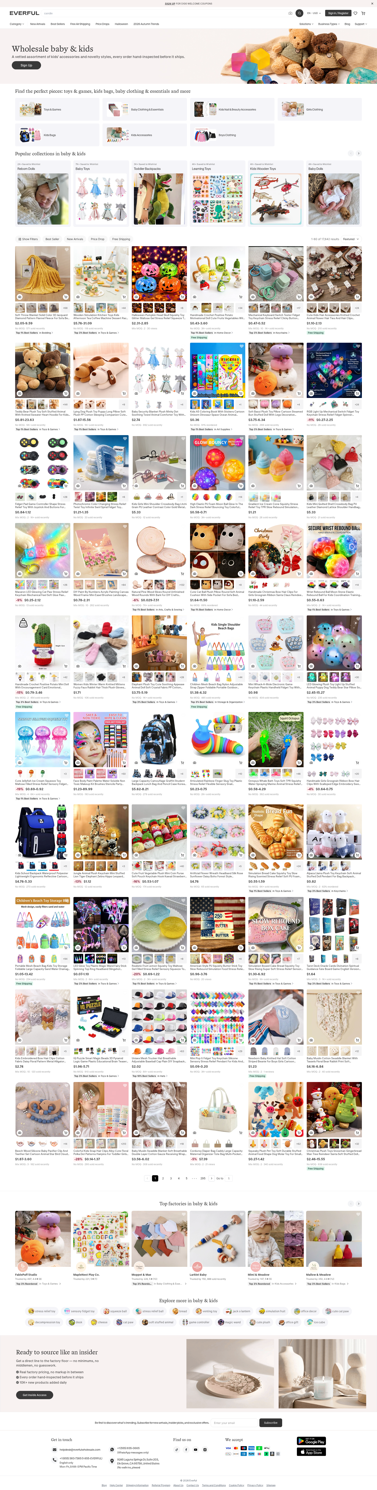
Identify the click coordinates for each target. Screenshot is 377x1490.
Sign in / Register (338, 13)
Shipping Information (137, 1485)
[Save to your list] (67, 1214)
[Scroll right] (359, 153)
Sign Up (26, 65)
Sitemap (270, 1485)
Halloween (121, 24)
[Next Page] (212, 1178)
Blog (347, 24)
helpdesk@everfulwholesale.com (80, 1449)
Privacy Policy (255, 1485)
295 (203, 1178)
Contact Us (193, 1485)
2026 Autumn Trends (146, 24)
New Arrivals (37, 24)
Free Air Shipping (80, 24)
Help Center (116, 1485)
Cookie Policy (236, 1485)
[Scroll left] (351, 153)
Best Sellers (58, 24)
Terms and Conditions (214, 1485)
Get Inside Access (35, 1395)
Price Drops (102, 24)
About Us (178, 1485)
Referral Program (161, 1485)
